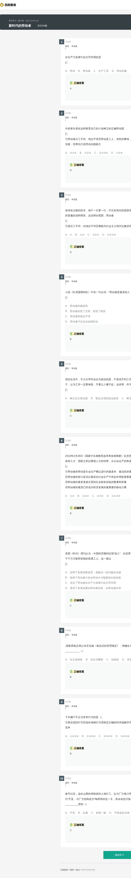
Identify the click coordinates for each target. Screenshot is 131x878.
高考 (72, 870)
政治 (78, 870)
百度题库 (64, 870)
